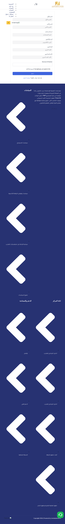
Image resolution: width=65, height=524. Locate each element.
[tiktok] (52, 108)
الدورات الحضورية (12, 11)
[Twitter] (54, 108)
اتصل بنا (11, 16)
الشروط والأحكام (30, 69)
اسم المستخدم (48, 32)
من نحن (11, 6)
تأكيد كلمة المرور (48, 54)
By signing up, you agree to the (38, 69)
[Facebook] (55, 108)
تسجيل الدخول (26, 78)
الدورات (11, 8)
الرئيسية (11, 4)
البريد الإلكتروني (49, 39)
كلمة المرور (49, 47)
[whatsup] (56, 108)
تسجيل (32, 73)
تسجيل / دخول (9, 14)
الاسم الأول (49, 16)
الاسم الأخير (49, 24)
